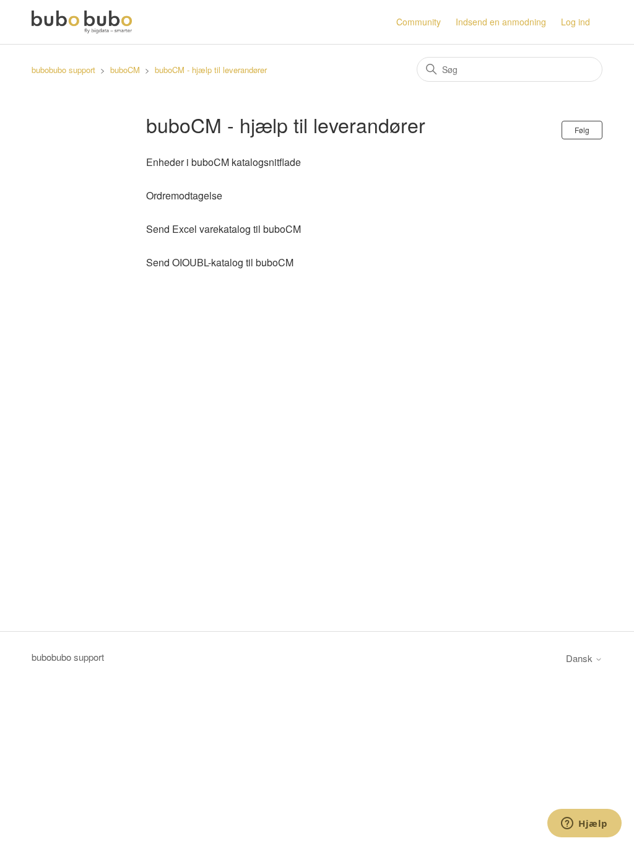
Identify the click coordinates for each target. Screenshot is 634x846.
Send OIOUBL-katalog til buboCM (219, 262)
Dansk (580, 658)
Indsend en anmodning (501, 21)
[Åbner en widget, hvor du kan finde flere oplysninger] (584, 824)
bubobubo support (63, 70)
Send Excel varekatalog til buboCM (223, 229)
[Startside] (81, 22)
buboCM (125, 70)
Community (418, 21)
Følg (582, 129)
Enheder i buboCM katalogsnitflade (223, 162)
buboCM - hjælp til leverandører (211, 70)
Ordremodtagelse (184, 195)
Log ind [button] (575, 21)
